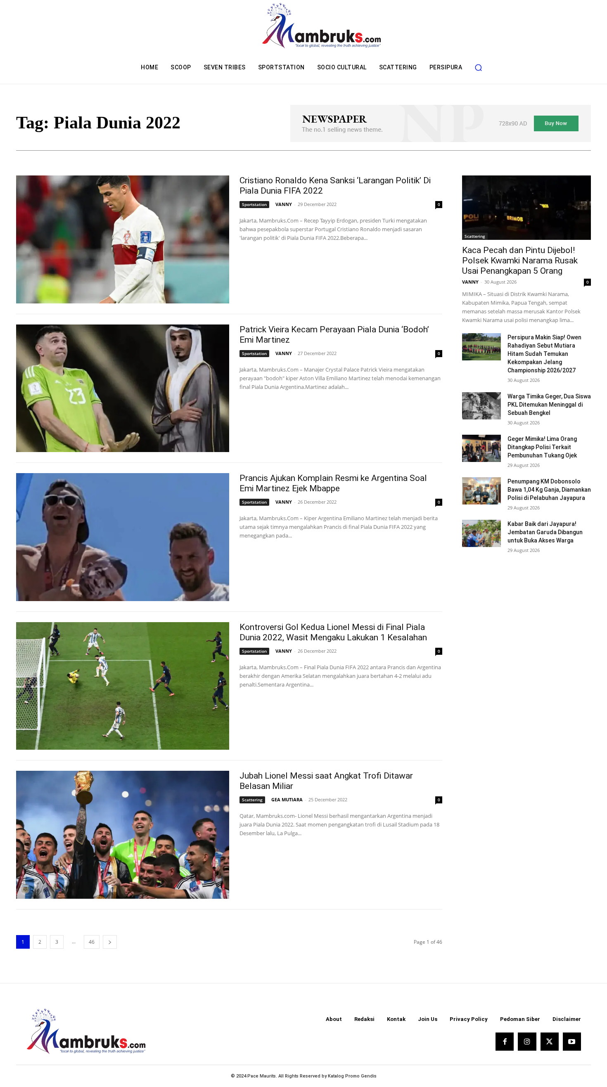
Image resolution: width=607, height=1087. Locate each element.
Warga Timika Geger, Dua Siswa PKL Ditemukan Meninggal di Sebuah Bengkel (549, 404)
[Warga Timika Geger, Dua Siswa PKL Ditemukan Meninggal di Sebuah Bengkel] (481, 405)
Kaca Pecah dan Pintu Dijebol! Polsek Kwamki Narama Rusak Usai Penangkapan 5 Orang (520, 260)
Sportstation (254, 204)
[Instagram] (527, 1042)
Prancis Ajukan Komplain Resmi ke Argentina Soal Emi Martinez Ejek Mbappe (333, 483)
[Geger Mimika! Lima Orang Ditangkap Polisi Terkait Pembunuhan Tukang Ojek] (481, 448)
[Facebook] (505, 1042)
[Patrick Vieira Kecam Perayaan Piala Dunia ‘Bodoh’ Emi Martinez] (122, 388)
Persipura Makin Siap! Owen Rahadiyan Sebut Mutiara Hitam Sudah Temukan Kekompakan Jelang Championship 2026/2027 (544, 354)
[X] (550, 1042)
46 (92, 941)
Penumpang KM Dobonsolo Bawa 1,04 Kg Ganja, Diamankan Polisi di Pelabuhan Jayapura (549, 489)
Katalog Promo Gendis (352, 1076)
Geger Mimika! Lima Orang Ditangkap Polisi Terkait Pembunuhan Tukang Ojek (542, 447)
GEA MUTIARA (287, 799)
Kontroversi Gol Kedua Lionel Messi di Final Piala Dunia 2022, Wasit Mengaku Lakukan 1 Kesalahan (333, 632)
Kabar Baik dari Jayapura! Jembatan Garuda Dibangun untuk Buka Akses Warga (545, 532)
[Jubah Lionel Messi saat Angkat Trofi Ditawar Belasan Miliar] (122, 835)
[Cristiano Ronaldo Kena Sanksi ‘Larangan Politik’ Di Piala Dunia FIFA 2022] (122, 239)
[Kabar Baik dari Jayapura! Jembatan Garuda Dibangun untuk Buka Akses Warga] (481, 533)
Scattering (252, 800)
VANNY (283, 204)
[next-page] (110, 942)
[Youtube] (572, 1042)
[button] (478, 67)
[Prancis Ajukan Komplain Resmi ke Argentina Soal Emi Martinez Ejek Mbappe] (122, 537)
